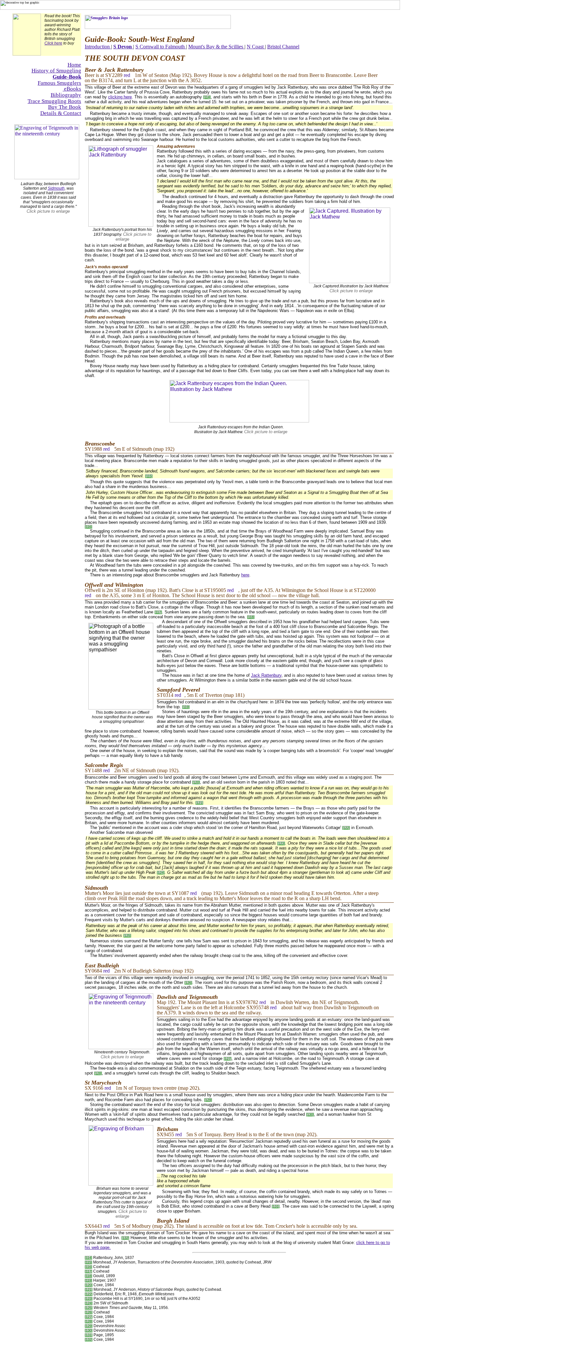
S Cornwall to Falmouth (160, 46)
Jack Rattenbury (266, 675)
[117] (158, 612)
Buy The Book (64, 107)
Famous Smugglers (59, 83)
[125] (127, 935)
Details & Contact (60, 113)
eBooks (72, 89)
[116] (88, 527)
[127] (227, 1059)
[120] (196, 782)
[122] (346, 828)
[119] (186, 707)
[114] (207, 97)
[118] (251, 617)
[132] (125, 1238)
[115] (149, 476)
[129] (208, 1100)
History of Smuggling (56, 71)
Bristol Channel (283, 46)
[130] (310, 1114)
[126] (188, 983)
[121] (199, 803)
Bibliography (66, 95)
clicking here (120, 96)
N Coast (256, 46)
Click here (53, 43)
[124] (161, 872)
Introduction (97, 46)
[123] (281, 843)
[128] (98, 1073)
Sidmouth (56, 188)
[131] (276, 1206)
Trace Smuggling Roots (54, 101)
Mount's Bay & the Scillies (216, 46)
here (245, 574)
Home (74, 65)
